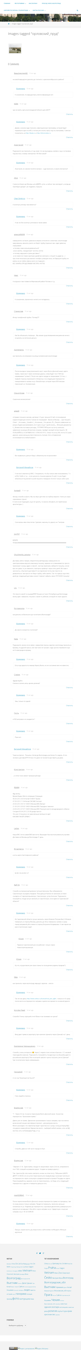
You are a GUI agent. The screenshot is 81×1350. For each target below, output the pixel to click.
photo (26, 1267)
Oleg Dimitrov (19, 198)
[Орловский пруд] (15, 48)
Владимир (20, 88)
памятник (71, 1307)
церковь (58, 1314)
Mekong (18, 1267)
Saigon (31, 1267)
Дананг (29, 1283)
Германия (59, 1287)
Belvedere (9, 1264)
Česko (48, 1277)
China (13, 1264)
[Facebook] (37, 1253)
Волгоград (14, 1278)
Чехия (55, 1300)
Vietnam (27, 1270)
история (9, 1294)
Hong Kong (13, 1267)
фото (15, 1298)
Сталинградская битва (30, 1286)
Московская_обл (60, 1291)
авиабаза (58, 1304)
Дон (34, 1283)
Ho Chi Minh (64, 1264)
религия (52, 1310)
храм (69, 1311)
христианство (49, 1314)
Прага (48, 1295)
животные (64, 1304)
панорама (21, 1293)
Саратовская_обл (66, 1295)
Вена (26, 1274)
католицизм (63, 1307)
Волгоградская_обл (55, 1282)
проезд (9, 1299)
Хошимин (10, 1290)
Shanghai (15, 1271)
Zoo (60, 1272)
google (28, 1264)
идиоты (33, 1290)
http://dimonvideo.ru (44, 133)
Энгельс (62, 1300)
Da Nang (23, 1264)
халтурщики (25, 1298)
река (46, 1311)
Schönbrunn (10, 1271)
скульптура (62, 1311)
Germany (55, 1263)
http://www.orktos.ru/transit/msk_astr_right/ (41, 999)
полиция (29, 1294)
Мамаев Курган (49, 1291)
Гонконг (20, 1283)
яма (32, 1299)
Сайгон (21, 1286)
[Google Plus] (43, 1253)
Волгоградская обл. (25, 1278)
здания (47, 1307)
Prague (46, 1268)
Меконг (13, 1286)
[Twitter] (40, 1253)
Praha (52, 1268)
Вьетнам (12, 1283)
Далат (24, 1283)
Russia (57, 1268)
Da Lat (18, 1263)
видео (27, 1289)
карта (14, 1294)
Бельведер (21, 1274)
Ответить (69, 114)
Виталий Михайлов (24, 467)
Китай (9, 1287)
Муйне (16, 1286)
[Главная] (8, 24)
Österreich (10, 1274)
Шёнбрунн (21, 1290)
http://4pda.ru (30, 133)
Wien (34, 1271)
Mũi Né (22, 1267)
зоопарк (55, 1307)
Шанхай (16, 1290)
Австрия (16, 1274)
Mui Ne (70, 1264)
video (20, 1270)
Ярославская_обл (49, 1304)
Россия (54, 1295)
